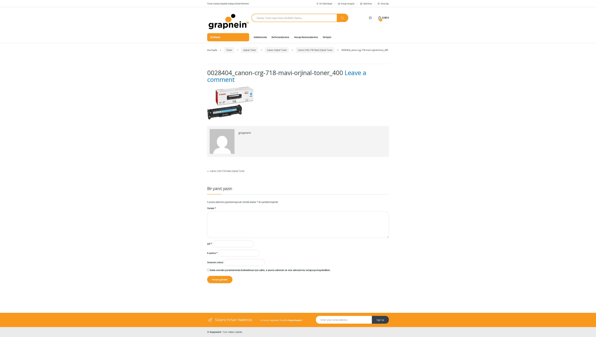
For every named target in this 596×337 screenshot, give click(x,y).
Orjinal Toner (249, 50)
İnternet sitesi (215, 262)
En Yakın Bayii (326, 3)
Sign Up (380, 319)
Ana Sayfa (212, 50)
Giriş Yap (385, 3)
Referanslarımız (280, 37)
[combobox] (294, 18)
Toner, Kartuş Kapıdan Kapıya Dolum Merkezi (228, 3)
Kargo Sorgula (347, 3)
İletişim (327, 37)
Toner (229, 50)
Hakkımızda (260, 37)
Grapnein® (215, 331)
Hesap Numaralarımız (306, 37)
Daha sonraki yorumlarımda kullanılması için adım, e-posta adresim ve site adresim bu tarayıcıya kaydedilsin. (270, 270)
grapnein (244, 133)
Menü (216, 37)
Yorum (211, 208)
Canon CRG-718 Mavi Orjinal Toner (315, 50)
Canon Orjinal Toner (277, 50)
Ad (209, 243)
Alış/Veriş (367, 3)
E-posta (212, 253)
